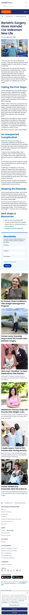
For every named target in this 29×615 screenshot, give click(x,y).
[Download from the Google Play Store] (17, 577)
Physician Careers (6, 535)
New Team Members (6, 553)
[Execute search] (27, 6)
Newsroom (4, 524)
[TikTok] (20, 570)
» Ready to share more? (9, 262)
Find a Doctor (6, 12)
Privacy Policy (14, 602)
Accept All (14, 612)
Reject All (14, 609)
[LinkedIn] (8, 570)
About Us (3, 509)
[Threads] (11, 570)
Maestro (3, 541)
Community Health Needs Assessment (11, 519)
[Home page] (2, 16)
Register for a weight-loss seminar (14, 228)
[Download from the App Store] (6, 577)
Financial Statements (6, 590)
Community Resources (7, 521)
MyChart (7, 583)
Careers (3, 530)
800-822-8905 (21, 224)
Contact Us (4, 516)
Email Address (6, 256)
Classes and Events (6, 511)
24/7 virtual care (23, 581)
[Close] (27, 593)
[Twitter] (14, 570)
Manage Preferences (14, 605)
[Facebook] (2, 570)
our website (10, 226)
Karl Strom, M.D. (16, 94)
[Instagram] (5, 570)
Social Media (4, 514)
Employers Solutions (6, 564)
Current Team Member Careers (9, 548)
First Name (6, 245)
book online (12, 583)
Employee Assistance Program (9, 550)
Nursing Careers (5, 532)
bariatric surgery (5, 99)
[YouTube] (17, 570)
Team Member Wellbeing (7, 558)
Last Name (5, 250)
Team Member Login (6, 555)
